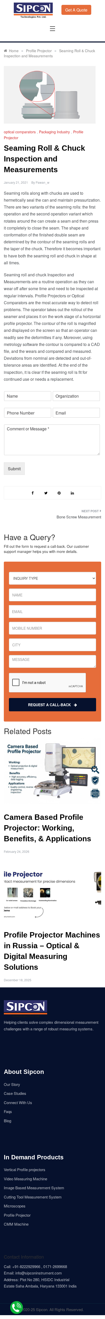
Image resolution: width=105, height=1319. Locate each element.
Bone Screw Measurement (79, 516)
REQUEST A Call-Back (51, 704)
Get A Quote (76, 10)
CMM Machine (16, 1224)
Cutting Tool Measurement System (33, 1197)
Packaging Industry (54, 131)
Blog (7, 1120)
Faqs (8, 1111)
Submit (14, 469)
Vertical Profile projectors (24, 1169)
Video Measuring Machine (25, 1178)
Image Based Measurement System (34, 1187)
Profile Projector (17, 1215)
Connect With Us (18, 1102)
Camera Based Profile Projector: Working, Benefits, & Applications (47, 828)
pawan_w (42, 182)
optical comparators (20, 131)
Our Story (12, 1084)
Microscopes (14, 1205)
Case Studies (15, 1093)
